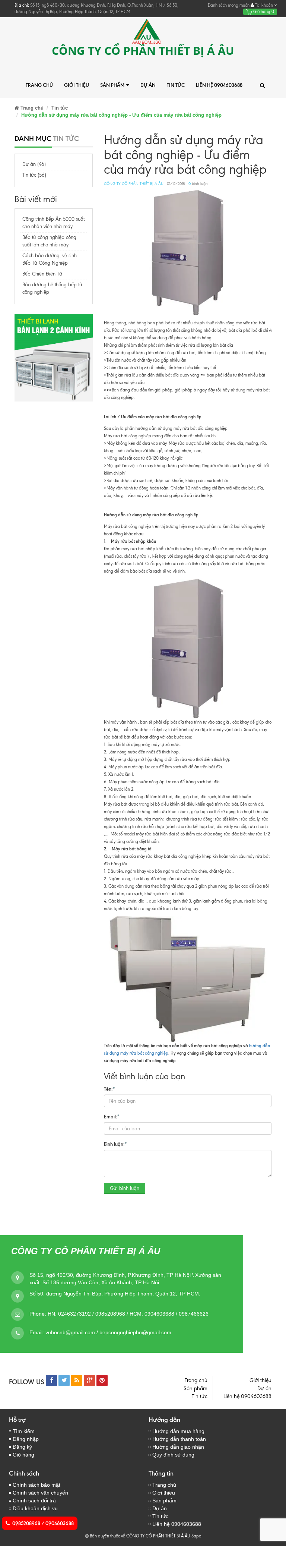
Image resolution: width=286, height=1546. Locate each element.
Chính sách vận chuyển (40, 1493)
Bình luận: (115, 1144)
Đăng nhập (26, 1439)
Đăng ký (22, 1447)
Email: (112, 1117)
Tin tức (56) (34, 175)
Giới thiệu (76, 85)
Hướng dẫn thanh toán (179, 1439)
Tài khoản (264, 5)
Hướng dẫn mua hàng (178, 1431)
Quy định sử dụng (173, 1455)
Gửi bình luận (124, 1188)
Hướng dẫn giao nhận (178, 1447)
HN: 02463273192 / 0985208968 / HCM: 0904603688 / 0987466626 (128, 1314)
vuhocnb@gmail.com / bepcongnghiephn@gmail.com (108, 1332)
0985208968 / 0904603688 (43, 1523)
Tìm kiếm (24, 1431)
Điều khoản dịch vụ (35, 1508)
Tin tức (176, 85)
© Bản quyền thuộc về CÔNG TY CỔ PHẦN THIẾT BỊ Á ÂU (137, 1536)
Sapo (196, 1536)
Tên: (109, 1089)
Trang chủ (39, 85)
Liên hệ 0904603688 (219, 85)
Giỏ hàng (263, 11)
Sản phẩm (112, 85)
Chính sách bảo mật (36, 1485)
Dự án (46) (34, 164)
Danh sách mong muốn (229, 5)
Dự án (148, 85)
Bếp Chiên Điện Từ (42, 274)
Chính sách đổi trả (34, 1501)
